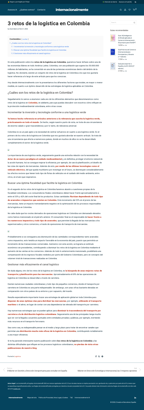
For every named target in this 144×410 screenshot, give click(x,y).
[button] (134, 22)
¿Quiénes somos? (27, 10)
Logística (17, 356)
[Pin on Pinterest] (102, 356)
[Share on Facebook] (95, 356)
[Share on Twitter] (99, 356)
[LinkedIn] (135, 2)
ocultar (25, 39)
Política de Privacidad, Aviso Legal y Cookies (53, 397)
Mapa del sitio (32, 397)
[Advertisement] (123, 108)
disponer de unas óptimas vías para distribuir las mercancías (37, 301)
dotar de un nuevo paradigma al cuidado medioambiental (35, 159)
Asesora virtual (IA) (125, 2)
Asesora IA (12, 10)
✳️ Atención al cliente (109, 2)
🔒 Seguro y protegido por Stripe (19, 2)
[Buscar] (120, 10)
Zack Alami (13, 29)
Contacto (41, 10)
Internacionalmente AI (82, 397)
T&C (71, 397)
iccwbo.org (16, 389)
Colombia (32, 103)
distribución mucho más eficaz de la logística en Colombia (48, 331)
